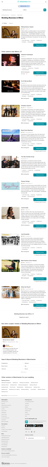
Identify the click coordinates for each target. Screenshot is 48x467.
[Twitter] (29, 432)
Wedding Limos (5, 389)
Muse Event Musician (27, 130)
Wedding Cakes (37, 387)
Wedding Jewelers (41, 389)
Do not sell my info (5, 417)
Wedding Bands (20, 387)
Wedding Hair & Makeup (24, 382)
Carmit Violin (24, 208)
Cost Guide (27, 414)
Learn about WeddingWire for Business (9, 455)
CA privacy (4, 419)
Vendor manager (28, 408)
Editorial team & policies (6, 405)
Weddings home (5, 401)
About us (3, 403)
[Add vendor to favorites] (18, 28)
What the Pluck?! (25, 287)
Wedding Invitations (25, 389)
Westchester (19, 15)
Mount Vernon (5, 366)
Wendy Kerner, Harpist (27, 27)
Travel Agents (33, 389)
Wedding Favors (5, 391)
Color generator (5, 442)
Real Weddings (4, 444)
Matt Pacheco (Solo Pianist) (29, 260)
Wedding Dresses (28, 387)
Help (26, 416)
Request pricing (40, 45)
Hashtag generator (5, 437)
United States (31, 438)
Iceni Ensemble (25, 234)
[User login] (46, 2)
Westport (27, 363)
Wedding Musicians (5, 15)
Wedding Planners (34, 382)
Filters (5, 23)
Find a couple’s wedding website (8, 450)
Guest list (27, 405)
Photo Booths (12, 387)
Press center (4, 410)
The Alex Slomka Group (27, 157)
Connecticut (13, 15)
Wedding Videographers (23, 384)
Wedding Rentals (5, 387)
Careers (3, 408)
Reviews (3, 427)
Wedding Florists (13, 384)
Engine (26, 412)
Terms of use (4, 414)
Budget (26, 407)
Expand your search (24, 317)
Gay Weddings (4, 431)
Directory (3, 425)
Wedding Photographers (6, 382)
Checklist (27, 403)
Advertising (4, 412)
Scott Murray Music (26, 81)
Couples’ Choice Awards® (7, 429)
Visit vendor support (5, 456)
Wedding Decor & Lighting (14, 389)
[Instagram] (34, 432)
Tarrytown (4, 369)
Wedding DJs (15, 382)
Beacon (26, 369)
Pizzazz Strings (25, 181)
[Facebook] (26, 432)
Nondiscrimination (5, 407)
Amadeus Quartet (26, 105)
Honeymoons (4, 446)
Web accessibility (5, 421)
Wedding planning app (6, 435)
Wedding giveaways (5, 439)
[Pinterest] (31, 432)
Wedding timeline (5, 441)
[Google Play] (38, 426)
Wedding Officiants (33, 384)
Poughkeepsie (5, 363)
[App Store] (29, 426)
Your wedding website (29, 401)
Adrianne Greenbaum (27, 54)
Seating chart (27, 410)
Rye (25, 366)
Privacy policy (4, 416)
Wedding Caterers (5, 384)
